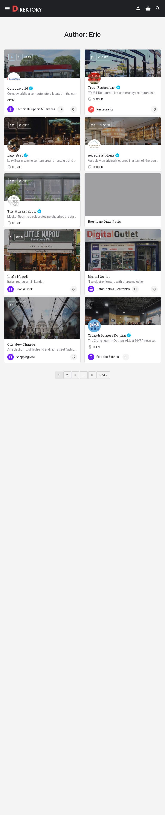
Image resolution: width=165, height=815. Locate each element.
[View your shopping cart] (148, 8)
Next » (103, 375)
